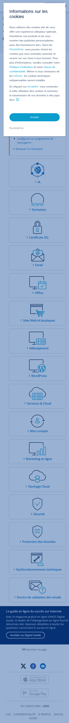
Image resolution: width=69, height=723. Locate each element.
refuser (17, 75)
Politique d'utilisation (21, 67)
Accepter (32, 86)
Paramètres (16, 49)
